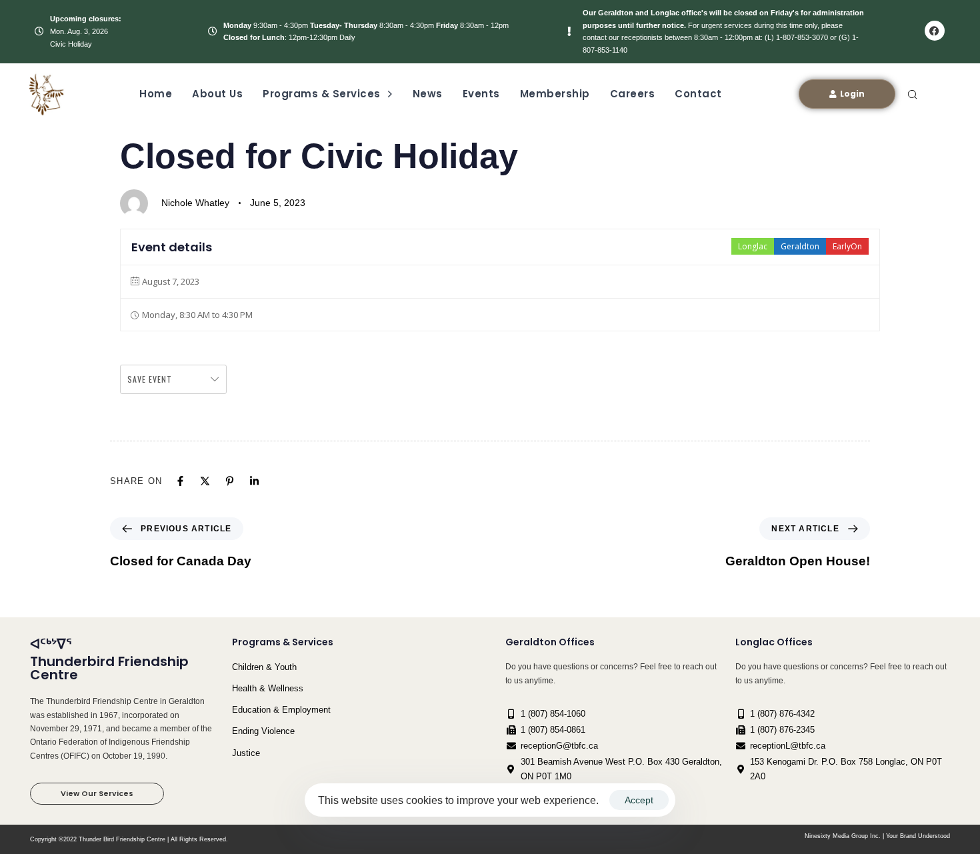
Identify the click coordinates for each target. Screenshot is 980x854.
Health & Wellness (267, 688)
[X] (205, 481)
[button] (912, 94)
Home (155, 94)
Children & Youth (264, 667)
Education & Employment (281, 710)
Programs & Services (322, 94)
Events (481, 94)
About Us (217, 94)
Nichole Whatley (195, 202)
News (428, 94)
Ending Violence (263, 731)
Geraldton (800, 246)
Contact (698, 94)
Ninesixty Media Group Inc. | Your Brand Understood (877, 836)
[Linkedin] (254, 481)
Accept (639, 800)
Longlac (752, 246)
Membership (555, 94)
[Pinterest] (230, 481)
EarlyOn (847, 246)
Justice (246, 753)
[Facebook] (935, 31)
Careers (632, 94)
